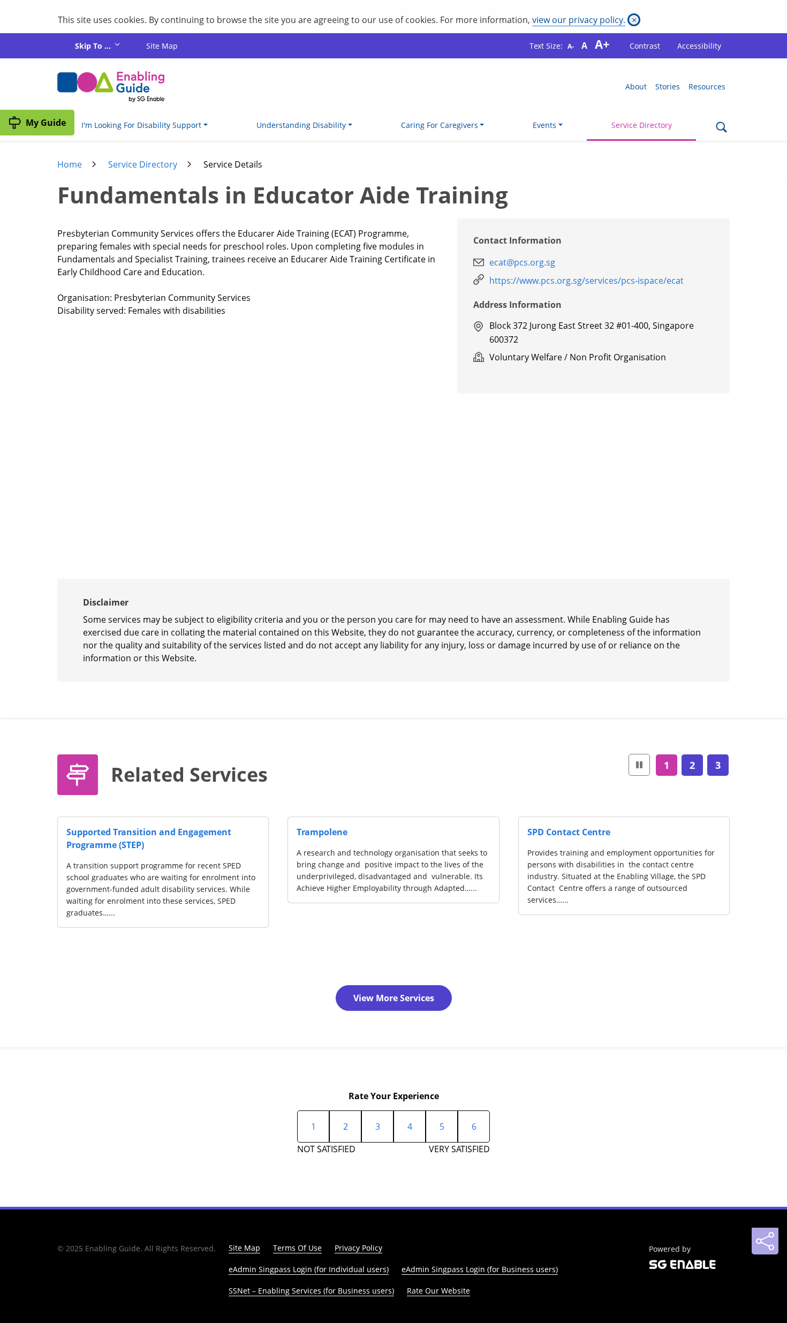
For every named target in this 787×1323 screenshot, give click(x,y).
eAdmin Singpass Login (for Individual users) (309, 1269)
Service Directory (641, 125)
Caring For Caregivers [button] (439, 125)
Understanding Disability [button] (301, 125)
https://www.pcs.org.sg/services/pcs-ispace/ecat (586, 280)
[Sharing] (765, 1241)
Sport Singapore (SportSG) (155, 832)
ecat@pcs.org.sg (522, 262)
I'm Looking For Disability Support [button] (141, 125)
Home (69, 164)
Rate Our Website (438, 1291)
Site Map (162, 46)
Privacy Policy (358, 1248)
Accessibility (699, 46)
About (636, 86)
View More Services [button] (393, 998)
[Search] (721, 128)
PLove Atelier (359, 832)
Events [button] (544, 125)
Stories (667, 86)
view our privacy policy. (578, 20)
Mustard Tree (590, 832)
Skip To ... (94, 46)
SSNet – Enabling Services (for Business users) (311, 1291)
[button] (639, 765)
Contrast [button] (645, 46)
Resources (706, 86)
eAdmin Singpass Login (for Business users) (480, 1269)
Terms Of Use (297, 1248)
